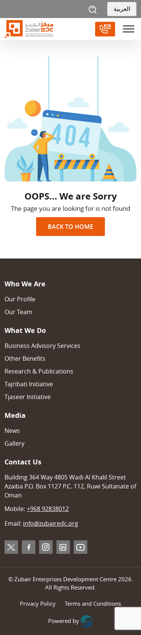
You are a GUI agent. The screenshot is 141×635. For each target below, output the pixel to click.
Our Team (18, 312)
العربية (122, 9)
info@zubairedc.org (50, 523)
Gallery (14, 443)
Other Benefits (25, 358)
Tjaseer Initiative (28, 397)
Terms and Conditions (93, 603)
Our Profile (20, 299)
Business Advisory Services (42, 346)
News (12, 430)
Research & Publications (39, 371)
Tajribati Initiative (29, 384)
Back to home (70, 226)
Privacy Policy (38, 603)
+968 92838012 (48, 509)
